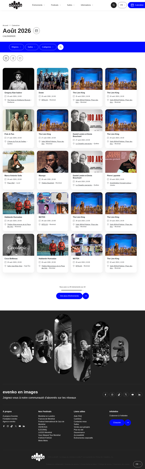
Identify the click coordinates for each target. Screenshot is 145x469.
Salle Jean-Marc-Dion (14, 266)
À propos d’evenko (10, 416)
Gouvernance (79, 432)
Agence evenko (9, 422)
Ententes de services (72, 464)
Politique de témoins (105, 464)
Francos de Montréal (46, 419)
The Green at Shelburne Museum (18, 100)
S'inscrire (117, 423)
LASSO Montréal (45, 432)
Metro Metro (43, 441)
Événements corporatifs (83, 438)
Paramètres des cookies (122, 464)
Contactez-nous (80, 422)
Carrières (77, 419)
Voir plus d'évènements (69, 296)
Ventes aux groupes (82, 427)
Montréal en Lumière (46, 416)
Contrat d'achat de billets (89, 464)
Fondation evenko (10, 419)
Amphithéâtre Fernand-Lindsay (120, 183)
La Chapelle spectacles (84, 143)
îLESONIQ (42, 430)
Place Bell (10, 183)
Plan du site (78, 430)
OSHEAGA (42, 427)
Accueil (5, 25)
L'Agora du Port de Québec (16, 141)
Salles (76, 424)
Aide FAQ (78, 416)
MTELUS (45, 100)
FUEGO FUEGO (45, 438)
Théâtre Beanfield (48, 183)
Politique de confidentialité (54, 464)
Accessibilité (79, 435)
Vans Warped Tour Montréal (49, 435)
